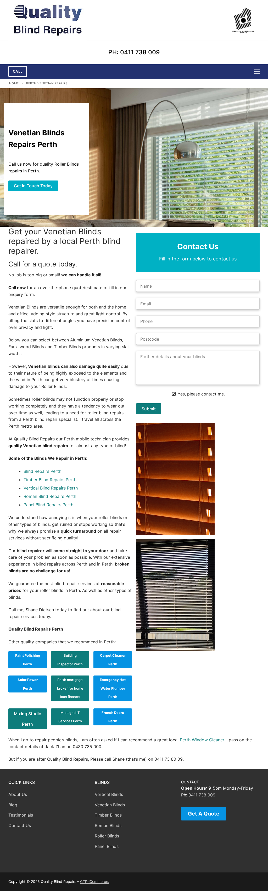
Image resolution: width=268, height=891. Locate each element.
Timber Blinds (108, 815)
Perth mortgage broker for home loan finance (70, 688)
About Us (17, 794)
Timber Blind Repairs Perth (50, 479)
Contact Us (19, 825)
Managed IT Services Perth (70, 717)
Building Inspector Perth (70, 659)
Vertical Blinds (109, 794)
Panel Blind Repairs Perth (48, 504)
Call (18, 71)
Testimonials (20, 815)
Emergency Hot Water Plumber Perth (113, 688)
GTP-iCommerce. (94, 881)
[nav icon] (257, 71)
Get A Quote (203, 814)
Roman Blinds (108, 825)
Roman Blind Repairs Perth (50, 496)
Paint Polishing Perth (27, 659)
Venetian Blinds (110, 804)
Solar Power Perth (28, 684)
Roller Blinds (107, 835)
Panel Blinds (107, 846)
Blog (12, 804)
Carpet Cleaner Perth (113, 659)
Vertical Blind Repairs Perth (51, 488)
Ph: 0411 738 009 (134, 52)
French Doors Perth (113, 717)
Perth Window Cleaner (202, 739)
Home (14, 83)
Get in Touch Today (33, 185)
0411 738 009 (201, 794)
